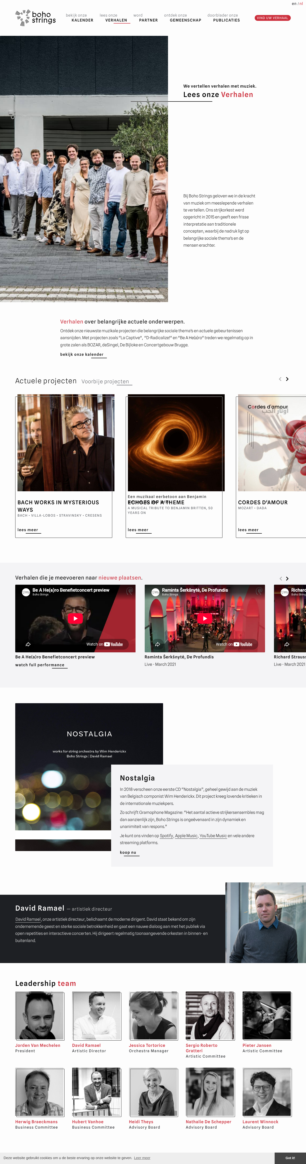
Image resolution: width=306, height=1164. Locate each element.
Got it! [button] (290, 1158)
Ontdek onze (182, 17)
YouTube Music (213, 835)
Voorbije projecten (105, 381)
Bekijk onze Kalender (82, 354)
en (294, 3)
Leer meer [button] (142, 1158)
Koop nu (128, 852)
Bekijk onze (80, 17)
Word (146, 17)
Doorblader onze (223, 17)
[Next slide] (287, 379)
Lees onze (113, 17)
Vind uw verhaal (273, 18)
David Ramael (28, 919)
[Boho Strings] (35, 18)
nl (301, 3)
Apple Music (186, 835)
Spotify (166, 835)
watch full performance (40, 665)
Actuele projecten (46, 381)
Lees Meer (27, 530)
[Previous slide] (280, 379)
